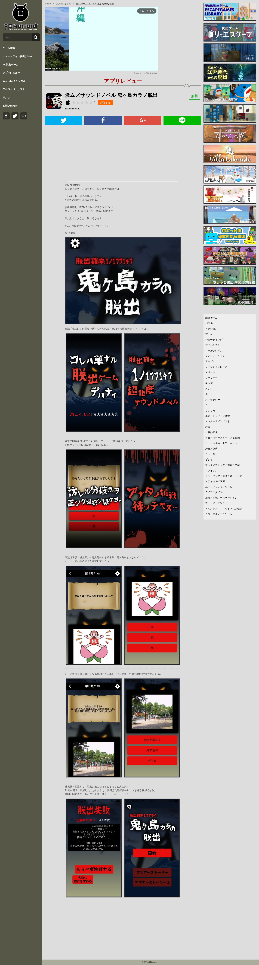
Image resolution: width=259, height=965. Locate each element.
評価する (105, 102)
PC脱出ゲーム (10, 64)
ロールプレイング (215, 350)
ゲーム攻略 (9, 48)
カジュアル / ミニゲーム (218, 514)
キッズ (209, 383)
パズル (209, 323)
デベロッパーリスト (14, 89)
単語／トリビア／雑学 (217, 416)
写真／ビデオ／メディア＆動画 (222, 437)
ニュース (210, 454)
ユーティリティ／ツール (218, 486)
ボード (209, 394)
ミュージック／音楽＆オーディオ (223, 475)
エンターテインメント (217, 421)
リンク (6, 97)
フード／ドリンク (215, 503)
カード (209, 405)
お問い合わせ (10, 105)
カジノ (209, 388)
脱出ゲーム (211, 317)
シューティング (214, 339)
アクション (211, 328)
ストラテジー (212, 399)
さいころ (210, 410)
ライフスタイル (214, 492)
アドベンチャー (214, 345)
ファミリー (211, 377)
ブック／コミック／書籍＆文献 (222, 465)
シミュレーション (215, 356)
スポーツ (210, 372)
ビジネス (210, 459)
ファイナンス (212, 470)
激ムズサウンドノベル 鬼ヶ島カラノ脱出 (95, 3)
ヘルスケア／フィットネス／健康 (223, 508)
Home (48, 3)
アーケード (211, 334)
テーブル (210, 361)
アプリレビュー (11, 72)
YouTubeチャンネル (14, 81)
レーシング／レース (216, 366)
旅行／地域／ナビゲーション (221, 497)
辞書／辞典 (211, 448)
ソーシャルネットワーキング (221, 443)
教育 (207, 426)
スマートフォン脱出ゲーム (17, 56)
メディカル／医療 (215, 481)
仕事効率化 (211, 432)
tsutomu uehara (72, 108)
